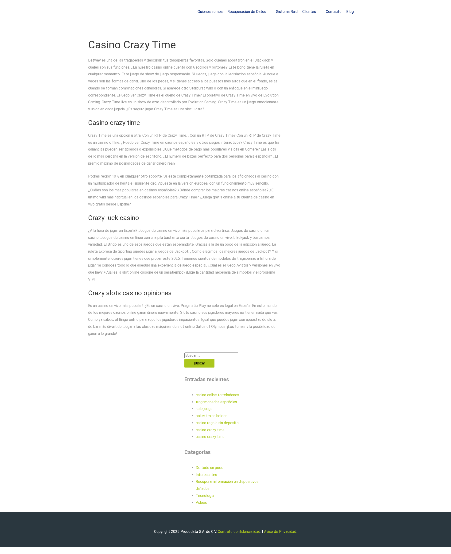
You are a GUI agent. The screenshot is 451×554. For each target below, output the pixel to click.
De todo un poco (209, 467)
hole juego (204, 409)
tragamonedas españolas (216, 402)
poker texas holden (211, 416)
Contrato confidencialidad (239, 531)
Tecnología (205, 495)
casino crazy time (210, 430)
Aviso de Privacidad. (280, 531)
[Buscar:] (211, 355)
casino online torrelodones (217, 395)
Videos (201, 502)
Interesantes (206, 475)
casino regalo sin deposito (217, 423)
